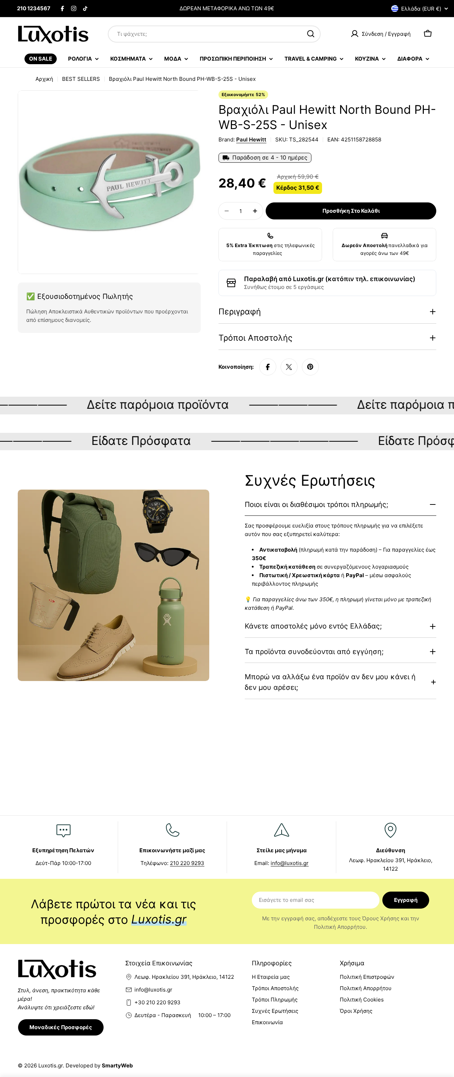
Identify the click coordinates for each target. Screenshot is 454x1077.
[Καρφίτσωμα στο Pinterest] (310, 366)
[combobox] (214, 33)
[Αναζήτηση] (310, 33)
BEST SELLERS (81, 79)
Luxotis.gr (50, 1065)
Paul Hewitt (251, 139)
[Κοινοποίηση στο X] (289, 366)
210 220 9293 (187, 863)
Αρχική (44, 79)
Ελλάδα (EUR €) (421, 8)
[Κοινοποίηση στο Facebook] (267, 366)
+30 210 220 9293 (157, 1002)
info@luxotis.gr (290, 863)
